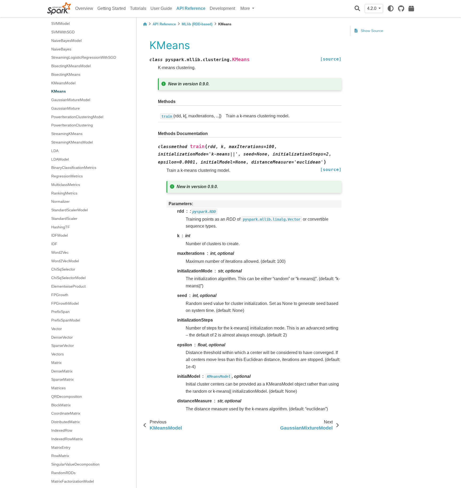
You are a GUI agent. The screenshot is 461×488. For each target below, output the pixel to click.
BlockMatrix (61, 405)
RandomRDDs (63, 473)
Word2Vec (60, 252)
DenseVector (62, 337)
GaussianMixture (65, 108)
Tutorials (138, 8)
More (245, 8)
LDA (54, 151)
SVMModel (60, 24)
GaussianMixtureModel (70, 100)
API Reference (190, 8)
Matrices (58, 388)
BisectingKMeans (65, 74)
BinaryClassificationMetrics (73, 168)
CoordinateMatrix (65, 413)
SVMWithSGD (63, 32)
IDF (54, 244)
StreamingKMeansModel (72, 142)
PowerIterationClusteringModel (77, 117)
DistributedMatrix (65, 422)
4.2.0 (372, 8)
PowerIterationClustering (72, 125)
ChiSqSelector (63, 269)
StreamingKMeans (66, 134)
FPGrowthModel (65, 303)
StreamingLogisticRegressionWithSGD (83, 57)
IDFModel (59, 235)
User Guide (161, 8)
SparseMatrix (62, 380)
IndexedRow (61, 430)
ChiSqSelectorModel (68, 278)
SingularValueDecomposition (75, 464)
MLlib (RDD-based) (197, 24)
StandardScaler (64, 218)
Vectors (57, 354)
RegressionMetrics (67, 176)
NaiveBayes (61, 49)
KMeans (58, 91)
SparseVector (62, 346)
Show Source (371, 31)
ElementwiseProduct (68, 286)
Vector (56, 329)
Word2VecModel (65, 261)
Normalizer (60, 202)
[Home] (145, 24)
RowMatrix (60, 456)
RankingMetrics (64, 193)
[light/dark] (390, 8)
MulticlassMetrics (65, 184)
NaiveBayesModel (66, 40)
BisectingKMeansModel (71, 66)
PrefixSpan (60, 312)
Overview (84, 8)
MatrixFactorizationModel (72, 481)
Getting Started (111, 8)
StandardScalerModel (69, 210)
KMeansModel (63, 83)
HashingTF (60, 227)
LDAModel (60, 159)
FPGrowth (59, 295)
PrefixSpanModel (65, 320)
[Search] (357, 9)
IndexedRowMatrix (67, 439)
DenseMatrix (62, 371)
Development (222, 8)
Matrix (56, 362)
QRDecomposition (66, 396)
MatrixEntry (60, 447)
